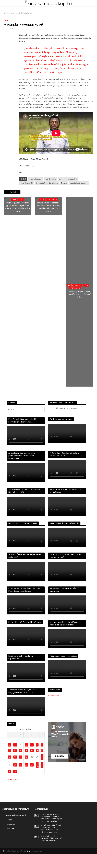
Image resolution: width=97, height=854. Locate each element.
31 (15, 771)
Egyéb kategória (74, 285)
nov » (16, 779)
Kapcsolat (10, 829)
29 (42, 764)
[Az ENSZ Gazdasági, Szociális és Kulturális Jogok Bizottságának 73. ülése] (36, 826)
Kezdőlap (7, 13)
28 (37, 764)
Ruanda (64, 183)
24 (15, 765)
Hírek (6, 20)
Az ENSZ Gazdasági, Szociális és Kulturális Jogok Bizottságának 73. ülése (51, 827)
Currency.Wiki (53, 695)
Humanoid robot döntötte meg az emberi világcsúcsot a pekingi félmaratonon (48, 205)
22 (42, 756)
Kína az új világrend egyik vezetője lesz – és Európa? (79, 292)
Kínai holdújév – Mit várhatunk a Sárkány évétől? (51, 837)
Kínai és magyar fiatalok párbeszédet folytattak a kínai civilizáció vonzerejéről (51, 816)
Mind (21, 199)
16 (9, 757)
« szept (9, 779)
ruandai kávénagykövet (79, 183)
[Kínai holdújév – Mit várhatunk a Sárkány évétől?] (36, 837)
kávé (61, 179)
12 (26, 750)
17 (15, 757)
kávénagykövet (71, 179)
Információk (52, 199)
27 (32, 765)
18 (20, 757)
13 (32, 750)
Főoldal (9, 820)
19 (26, 757)
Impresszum (10, 824)
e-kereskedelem (35, 179)
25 (21, 765)
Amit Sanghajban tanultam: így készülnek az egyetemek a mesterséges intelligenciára (17, 205)
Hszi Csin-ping (50, 179)
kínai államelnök (27, 183)
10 (15, 750)
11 (20, 750)
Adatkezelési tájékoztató (16, 815)
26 (26, 765)
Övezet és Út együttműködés (47, 183)
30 (9, 771)
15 (42, 750)
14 (37, 750)
